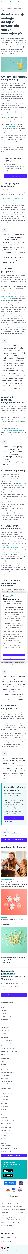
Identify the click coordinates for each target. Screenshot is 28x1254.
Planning (3, 1022)
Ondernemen (5, 832)
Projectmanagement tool (7, 1212)
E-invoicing (4, 1203)
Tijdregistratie (5, 835)
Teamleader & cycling (7, 1120)
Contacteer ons (8, 821)
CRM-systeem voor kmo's (8, 1206)
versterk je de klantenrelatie (9, 547)
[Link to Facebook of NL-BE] (2, 1233)
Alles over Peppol (6, 1067)
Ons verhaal (4, 1106)
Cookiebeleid (5, 1136)
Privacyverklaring (6, 1133)
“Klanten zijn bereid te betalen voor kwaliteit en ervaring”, (12, 200)
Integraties (4, 1033)
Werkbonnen (5, 1027)
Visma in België (13, 1250)
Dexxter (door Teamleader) (9, 1048)
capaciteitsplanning (7, 296)
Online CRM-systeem (17, 1203)
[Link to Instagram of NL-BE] (9, 1233)
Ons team (4, 1112)
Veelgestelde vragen (7, 1093)
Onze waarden (5, 1109)
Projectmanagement (7, 1016)
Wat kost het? (5, 1054)
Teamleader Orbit (10, 126)
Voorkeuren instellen (14, 658)
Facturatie (19, 1206)
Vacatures (4, 1117)
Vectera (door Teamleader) (9, 1051)
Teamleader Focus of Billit (8, 1228)
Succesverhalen (6, 1070)
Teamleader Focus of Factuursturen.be (11, 1222)
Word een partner (6, 1145)
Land (2, 1237)
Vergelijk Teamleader (7, 1072)
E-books (3, 1064)
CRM (2, 1005)
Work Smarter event (7, 1078)
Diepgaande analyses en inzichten (11, 430)
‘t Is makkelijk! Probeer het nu (14, 839)
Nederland (18, 647)
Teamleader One (6, 1046)
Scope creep (18, 485)
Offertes (3, 1013)
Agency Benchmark (7, 1081)
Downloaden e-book (14, 176)
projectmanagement (19, 1209)
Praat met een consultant (9, 1148)
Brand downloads (6, 1115)
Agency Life (4, 1084)
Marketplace (5, 1075)
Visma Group (4, 1250)
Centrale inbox (5, 1030)
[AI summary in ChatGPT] (13, 1234)
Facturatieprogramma (7, 1209)
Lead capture (5, 1025)
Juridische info (5, 1130)
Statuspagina (5, 1099)
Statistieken (4, 1019)
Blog (2, 8)
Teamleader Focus (6, 1040)
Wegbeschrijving (6, 1123)
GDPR (3, 1138)
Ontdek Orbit (13, 818)
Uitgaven (3, 1010)
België (12, 647)
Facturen (14, 832)
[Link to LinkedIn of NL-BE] (6, 1233)
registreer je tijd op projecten (10, 112)
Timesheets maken (6, 1215)
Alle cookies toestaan (14, 655)
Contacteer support (7, 1091)
